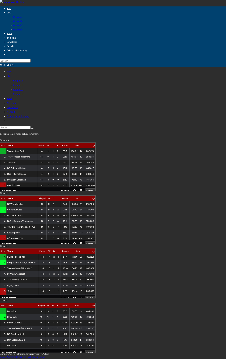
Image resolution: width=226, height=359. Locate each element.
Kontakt (11, 112)
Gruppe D (18, 94)
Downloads (12, 107)
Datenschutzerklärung (18, 116)
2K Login (12, 103)
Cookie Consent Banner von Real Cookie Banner (22, 357)
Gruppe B (18, 85)
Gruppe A (18, 80)
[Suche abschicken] (32, 128)
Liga (9, 76)
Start (9, 71)
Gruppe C (18, 89)
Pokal (9, 98)
